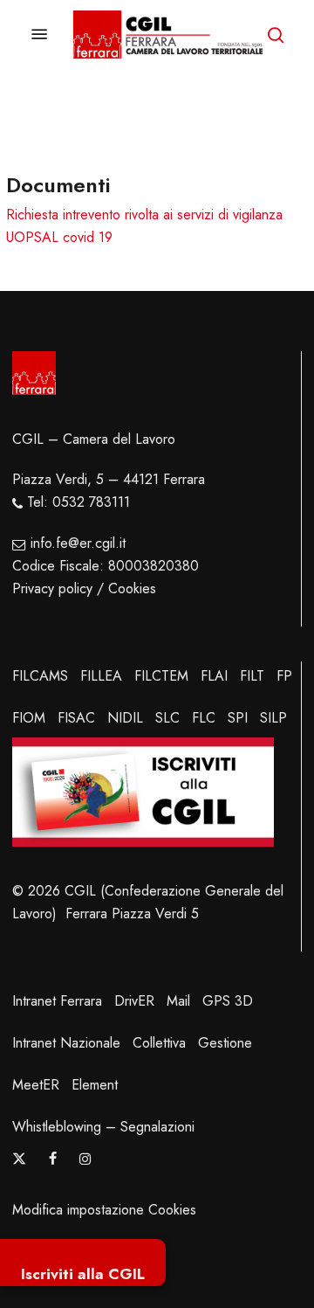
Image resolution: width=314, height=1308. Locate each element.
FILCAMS (40, 676)
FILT (252, 676)
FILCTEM (161, 676)
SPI (238, 718)
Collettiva (159, 1043)
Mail (178, 1001)
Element (95, 1085)
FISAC (76, 718)
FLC (203, 718)
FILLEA (101, 676)
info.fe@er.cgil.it (78, 543)
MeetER (35, 1085)
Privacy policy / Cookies (84, 588)
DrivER (134, 1001)
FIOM (28, 718)
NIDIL (125, 718)
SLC (167, 718)
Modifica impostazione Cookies (104, 1210)
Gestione (225, 1043)
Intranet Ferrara (57, 1001)
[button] (39, 34)
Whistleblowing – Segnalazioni (103, 1127)
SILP (273, 718)
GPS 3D (227, 1001)
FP (284, 676)
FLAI (214, 676)
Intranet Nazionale (66, 1043)
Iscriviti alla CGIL (83, 1273)
